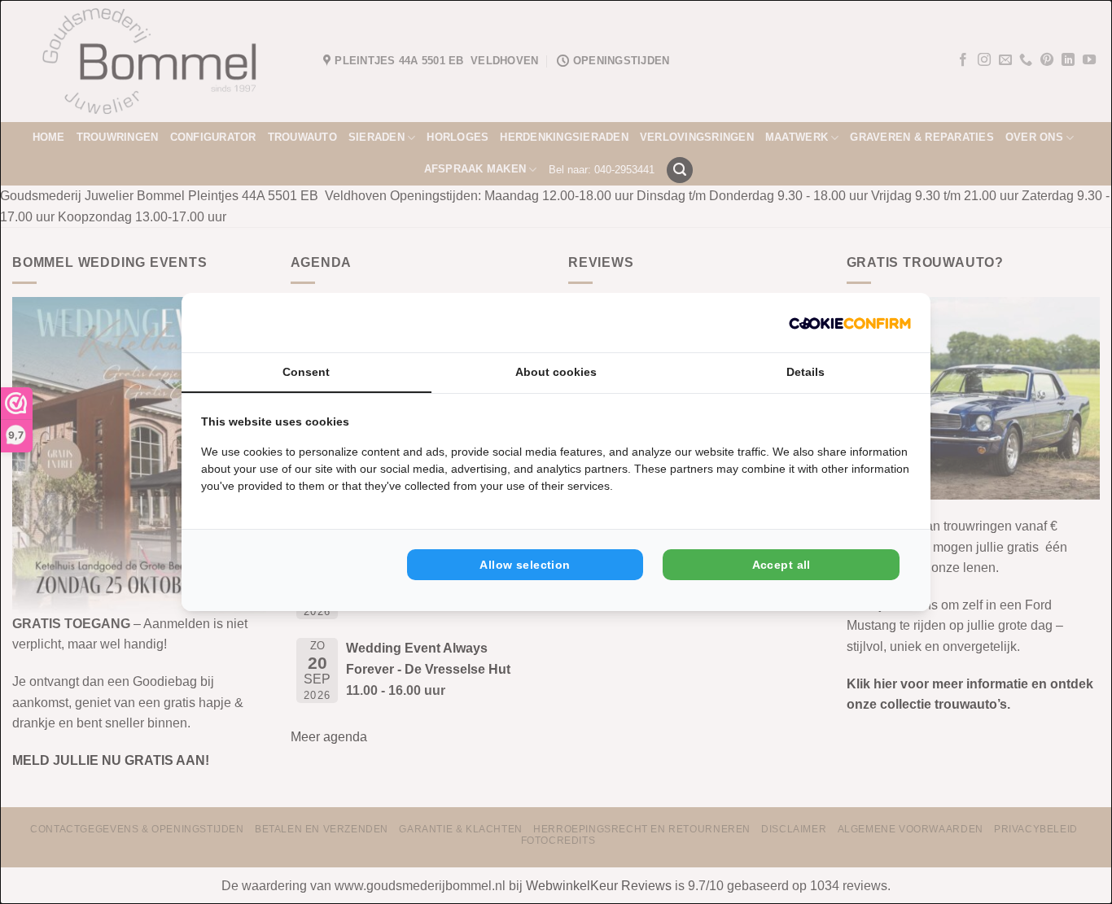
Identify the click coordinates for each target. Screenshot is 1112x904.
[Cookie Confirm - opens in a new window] (850, 322)
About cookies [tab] (556, 371)
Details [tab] (805, 371)
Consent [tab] (306, 371)
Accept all (781, 564)
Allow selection (524, 564)
